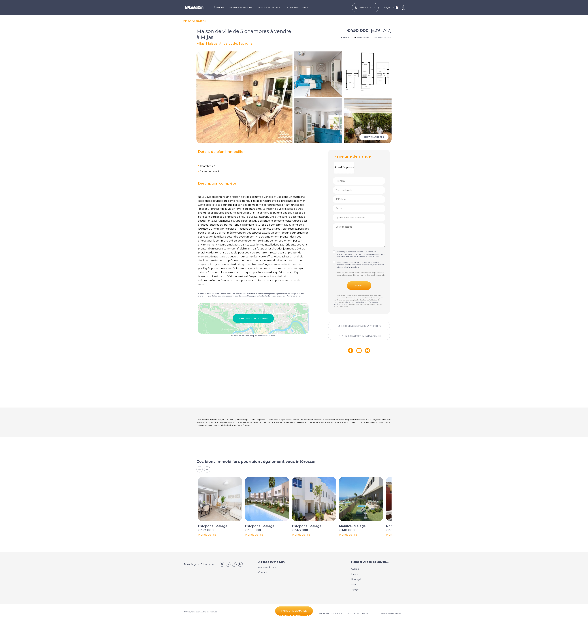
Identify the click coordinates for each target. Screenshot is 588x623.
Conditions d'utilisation (355, 302)
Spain (354, 584)
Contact (262, 572)
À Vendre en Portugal (269, 7)
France (354, 574)
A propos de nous (267, 567)
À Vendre (219, 7)
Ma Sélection (383, 37)
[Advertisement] (359, 382)
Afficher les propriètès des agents (361, 336)
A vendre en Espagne (240, 7)
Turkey (354, 589)
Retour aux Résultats (194, 21)
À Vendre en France (297, 7)
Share (346, 37)
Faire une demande (294, 611)
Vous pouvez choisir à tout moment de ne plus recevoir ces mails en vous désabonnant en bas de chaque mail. (361, 273)
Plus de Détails (207, 535)
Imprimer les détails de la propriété (361, 326)
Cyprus (355, 569)
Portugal (356, 579)
